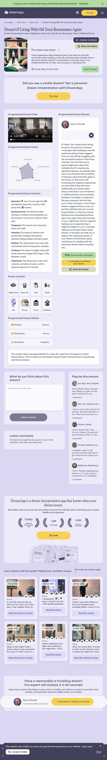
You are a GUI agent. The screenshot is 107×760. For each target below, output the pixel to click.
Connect (83, 3)
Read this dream (53, 610)
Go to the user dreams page (87, 569)
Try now (89, 13)
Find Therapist (90, 69)
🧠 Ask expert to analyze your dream (78, 262)
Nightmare (34, 22)
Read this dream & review (21, 613)
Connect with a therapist (81, 255)
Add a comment (28, 417)
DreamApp (8, 22)
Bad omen (21, 22)
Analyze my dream (88, 40)
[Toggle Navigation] (102, 12)
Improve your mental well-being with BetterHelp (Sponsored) (45, 3)
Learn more (87, 746)
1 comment (77, 397)
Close (98, 752)
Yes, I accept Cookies (17, 752)
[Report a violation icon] (59, 50)
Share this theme (89, 46)
